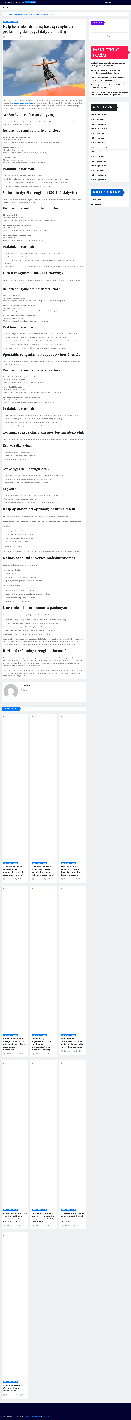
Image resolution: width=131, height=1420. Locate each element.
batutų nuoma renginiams (23, 103)
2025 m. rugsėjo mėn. (98, 161)
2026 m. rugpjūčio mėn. (99, 115)
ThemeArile (47, 1416)
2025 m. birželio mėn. (98, 175)
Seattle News (36, 1416)
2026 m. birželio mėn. (98, 124)
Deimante (9, 37)
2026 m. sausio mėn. (98, 142)
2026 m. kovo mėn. (97, 133)
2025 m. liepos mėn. (98, 170)
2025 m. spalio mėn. (98, 156)
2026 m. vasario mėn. (98, 138)
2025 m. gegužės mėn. (99, 180)
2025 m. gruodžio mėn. (99, 147)
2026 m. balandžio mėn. (99, 129)
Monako (8, 879)
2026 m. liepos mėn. (98, 119)
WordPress (27, 1416)
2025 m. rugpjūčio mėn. (99, 166)
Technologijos (96, 200)
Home (5, 7)
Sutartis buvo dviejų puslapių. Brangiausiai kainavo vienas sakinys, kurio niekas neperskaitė (14, 1044)
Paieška (97, 22)
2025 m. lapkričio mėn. (99, 152)
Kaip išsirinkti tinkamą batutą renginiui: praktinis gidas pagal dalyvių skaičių (32, 14)
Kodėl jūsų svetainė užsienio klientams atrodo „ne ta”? (12, 1388)
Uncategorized (96, 204)
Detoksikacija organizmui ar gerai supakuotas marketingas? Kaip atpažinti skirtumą (41, 1044)
